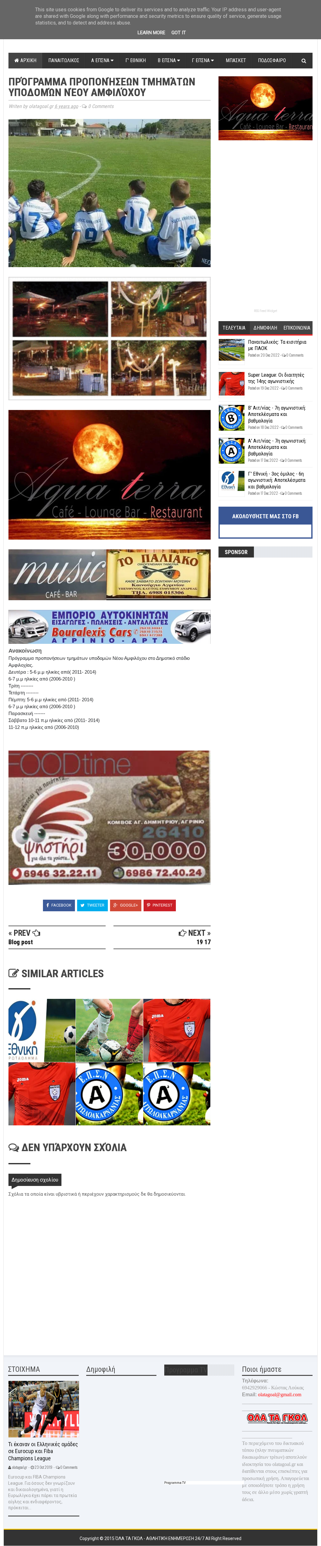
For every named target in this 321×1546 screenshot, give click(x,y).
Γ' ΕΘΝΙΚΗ (135, 60)
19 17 (204, 942)
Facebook (60, 905)
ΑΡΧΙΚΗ (27, 60)
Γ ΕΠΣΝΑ (201, 60)
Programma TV (175, 1482)
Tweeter (95, 905)
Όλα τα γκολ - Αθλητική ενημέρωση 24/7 (160, 1538)
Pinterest (162, 905)
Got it (178, 32)
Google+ (128, 905)
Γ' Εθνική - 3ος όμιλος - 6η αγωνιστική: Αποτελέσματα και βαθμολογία (276, 480)
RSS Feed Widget (265, 311)
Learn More (151, 32)
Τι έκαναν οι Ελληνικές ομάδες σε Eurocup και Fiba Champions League (43, 1451)
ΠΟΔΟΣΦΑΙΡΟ (272, 60)
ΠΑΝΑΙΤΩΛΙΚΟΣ (63, 60)
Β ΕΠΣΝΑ (167, 60)
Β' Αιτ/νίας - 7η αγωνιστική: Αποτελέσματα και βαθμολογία (277, 414)
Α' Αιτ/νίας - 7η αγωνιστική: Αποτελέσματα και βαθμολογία (277, 447)
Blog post (20, 942)
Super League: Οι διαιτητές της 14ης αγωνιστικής (276, 378)
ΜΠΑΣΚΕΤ (236, 60)
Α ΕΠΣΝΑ (101, 60)
